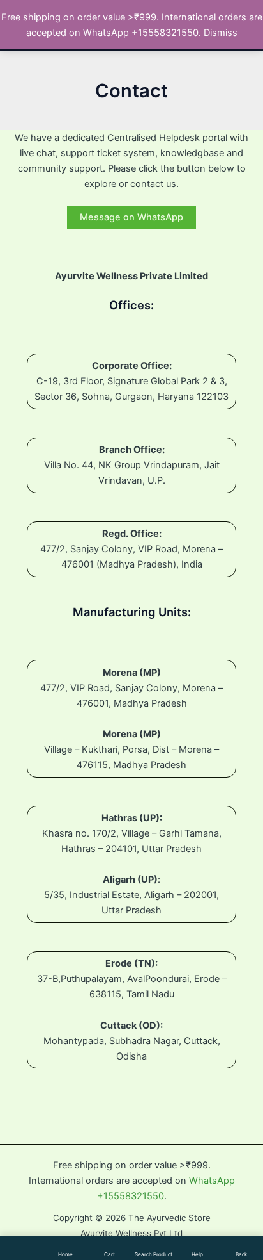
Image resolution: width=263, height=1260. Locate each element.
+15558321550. (166, 32)
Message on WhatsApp (131, 217)
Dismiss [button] (220, 32)
